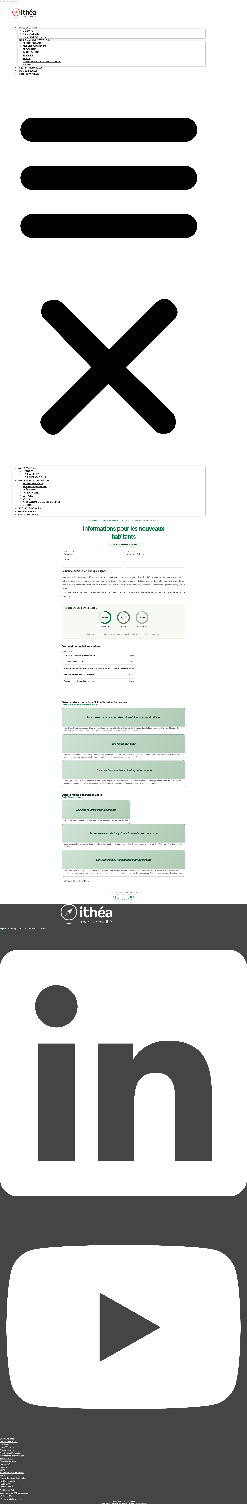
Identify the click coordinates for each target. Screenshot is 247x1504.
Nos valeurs (31, 34)
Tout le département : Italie (71, 797)
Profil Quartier (6, 1486)
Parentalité (31, 52)
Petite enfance (33, 43)
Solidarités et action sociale (118, 520)
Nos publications (34, 37)
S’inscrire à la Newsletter (11, 1499)
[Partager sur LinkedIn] (116, 897)
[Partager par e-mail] (131, 897)
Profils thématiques (30, 68)
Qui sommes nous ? (8, 1441)
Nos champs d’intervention (35, 40)
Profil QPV (5, 1483)
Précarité (29, 49)
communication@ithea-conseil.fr (14, 1492)
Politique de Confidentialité (119, 1503)
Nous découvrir (28, 28)
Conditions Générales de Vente (138, 1503)
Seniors (28, 56)
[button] (108, 271)
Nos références (28, 71)
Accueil (90, 520)
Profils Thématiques (9, 1481)
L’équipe (28, 31)
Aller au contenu (8, 1)
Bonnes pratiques (29, 74)
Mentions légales (105, 1503)
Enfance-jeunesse (35, 46)
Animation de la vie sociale (42, 62)
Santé (26, 59)
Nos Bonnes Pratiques (10, 1452)
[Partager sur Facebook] (123, 897)
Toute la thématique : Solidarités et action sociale (79, 705)
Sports (27, 65)
